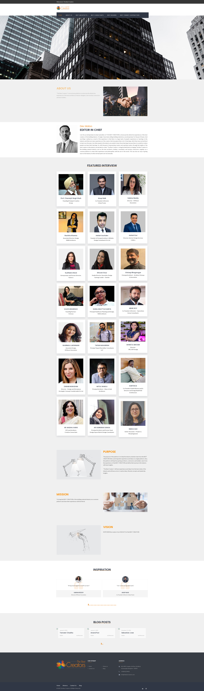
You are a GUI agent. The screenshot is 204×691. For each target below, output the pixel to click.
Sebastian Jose (97, 633)
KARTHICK (133, 386)
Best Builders (112, 15)
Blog (104, 668)
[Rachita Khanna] (71, 221)
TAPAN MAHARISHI (102, 345)
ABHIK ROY (133, 308)
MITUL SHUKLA (102, 386)
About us (69, 15)
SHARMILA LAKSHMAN (71, 345)
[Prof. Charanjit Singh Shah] (71, 184)
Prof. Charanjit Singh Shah (71, 198)
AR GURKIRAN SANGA (102, 427)
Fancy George (126, 633)
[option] (125, 588)
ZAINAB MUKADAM (71, 386)
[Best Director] (102, 184)
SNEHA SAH (133, 429)
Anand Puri (64, 633)
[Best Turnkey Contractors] (133, 184)
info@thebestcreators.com (128, 674)
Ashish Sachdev (102, 235)
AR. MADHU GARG (71, 427)
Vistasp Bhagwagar (133, 272)
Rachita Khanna (71, 235)
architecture (79, 635)
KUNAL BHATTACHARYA (102, 309)
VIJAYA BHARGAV (71, 309)
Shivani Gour (102, 273)
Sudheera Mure (71, 273)
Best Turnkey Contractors (129, 15)
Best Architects (81, 15)
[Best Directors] (71, 259)
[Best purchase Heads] (102, 259)
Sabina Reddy (133, 198)
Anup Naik (102, 198)
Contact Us (92, 668)
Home (60, 15)
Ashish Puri (133, 235)
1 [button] (88, 604)
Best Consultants (97, 15)
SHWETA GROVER (133, 345)
